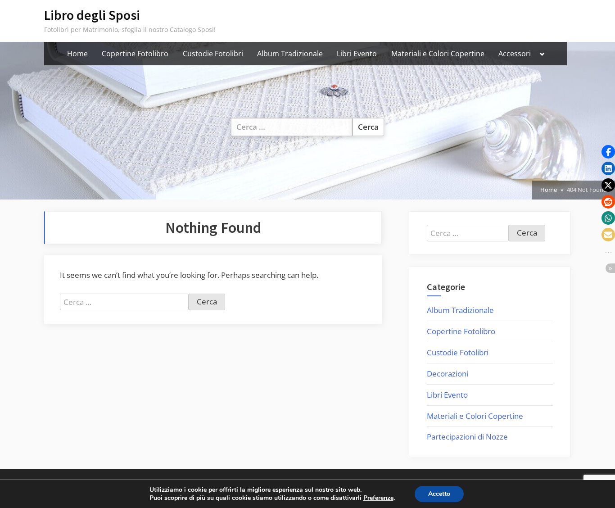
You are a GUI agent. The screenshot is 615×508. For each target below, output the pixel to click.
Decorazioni (447, 373)
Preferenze (378, 498)
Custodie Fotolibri (213, 54)
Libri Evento (357, 54)
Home (77, 54)
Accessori (514, 54)
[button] (608, 152)
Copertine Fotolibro (135, 54)
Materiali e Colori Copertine (437, 54)
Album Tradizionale (290, 54)
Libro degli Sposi (92, 15)
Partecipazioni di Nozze (467, 436)
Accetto (439, 494)
